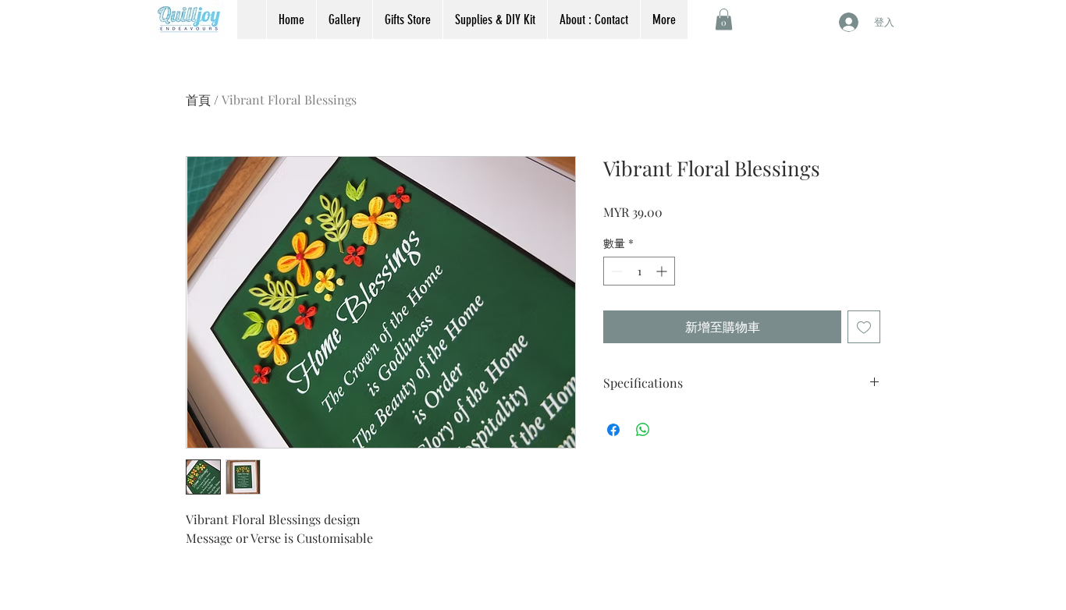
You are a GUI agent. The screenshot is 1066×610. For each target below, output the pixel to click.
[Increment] (663, 271)
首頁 (198, 99)
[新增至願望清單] (863, 326)
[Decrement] (615, 271)
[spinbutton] (639, 271)
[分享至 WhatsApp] (643, 429)
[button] (724, 19)
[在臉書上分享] (613, 429)
